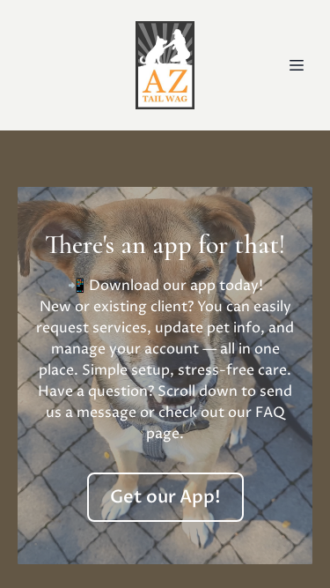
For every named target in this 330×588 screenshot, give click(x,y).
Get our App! (165, 497)
